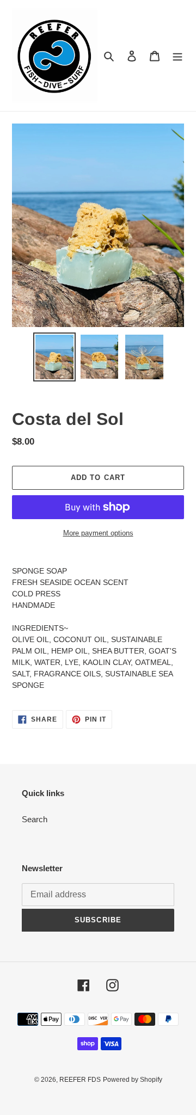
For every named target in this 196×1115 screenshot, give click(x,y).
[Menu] (177, 55)
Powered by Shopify (132, 1079)
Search (34, 819)
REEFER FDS (80, 1079)
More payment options (98, 533)
